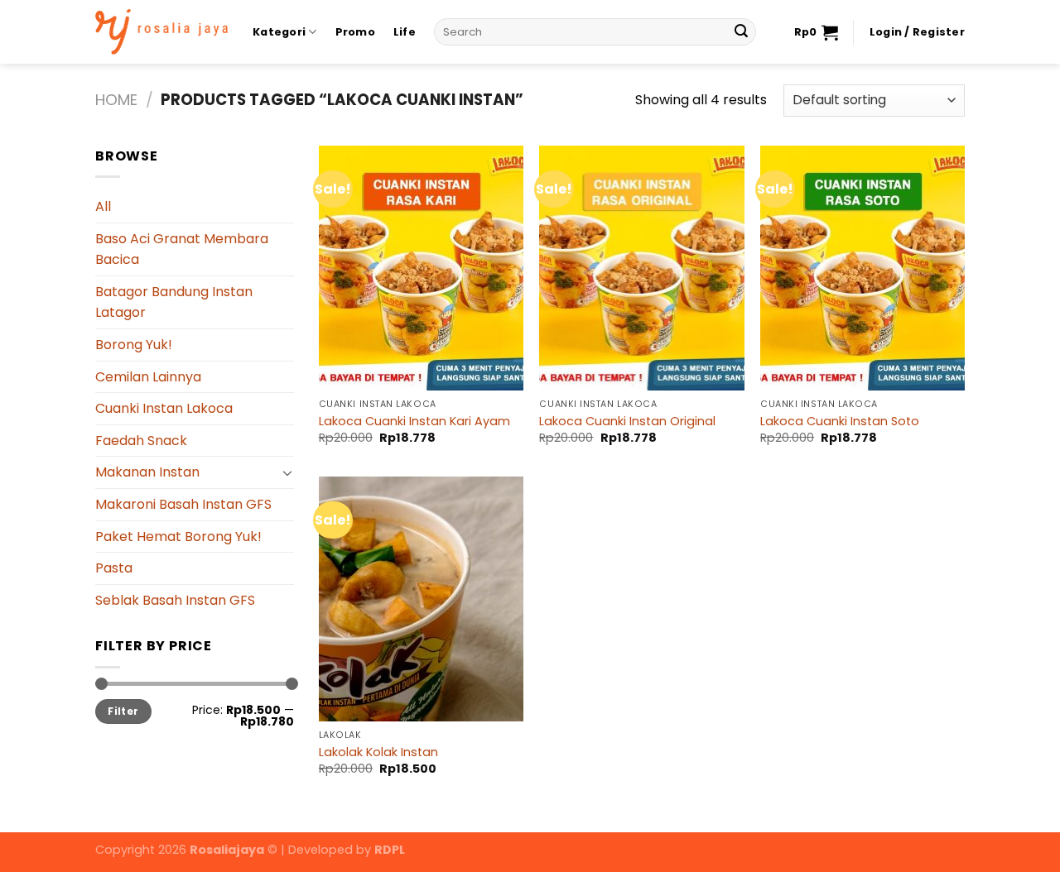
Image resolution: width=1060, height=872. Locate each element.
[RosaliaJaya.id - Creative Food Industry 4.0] (161, 32)
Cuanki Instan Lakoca (164, 408)
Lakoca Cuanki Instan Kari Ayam (414, 421)
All (103, 206)
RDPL (389, 849)
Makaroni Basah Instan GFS (183, 504)
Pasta (113, 567)
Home (116, 99)
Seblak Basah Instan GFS (175, 600)
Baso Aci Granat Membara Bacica (181, 249)
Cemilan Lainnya (148, 376)
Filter (123, 711)
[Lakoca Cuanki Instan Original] (641, 268)
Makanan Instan (147, 472)
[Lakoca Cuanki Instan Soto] (862, 268)
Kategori (279, 32)
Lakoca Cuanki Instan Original (627, 421)
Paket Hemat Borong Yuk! (178, 536)
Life (404, 32)
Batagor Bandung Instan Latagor (174, 302)
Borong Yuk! (133, 344)
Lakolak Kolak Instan (378, 752)
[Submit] (741, 32)
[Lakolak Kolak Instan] (421, 599)
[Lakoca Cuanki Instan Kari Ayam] (421, 268)
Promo (355, 32)
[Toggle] (287, 472)
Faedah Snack (141, 440)
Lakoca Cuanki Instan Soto (839, 421)
